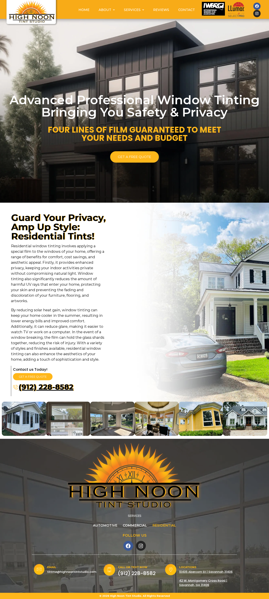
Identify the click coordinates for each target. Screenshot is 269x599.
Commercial (135, 525)
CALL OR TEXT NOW (132, 567)
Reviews (161, 10)
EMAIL (51, 567)
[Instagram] (257, 13)
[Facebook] (257, 6)
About (105, 10)
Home (84, 10)
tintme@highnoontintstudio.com (71, 572)
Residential (164, 525)
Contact (186, 10)
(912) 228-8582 (46, 386)
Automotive (105, 525)
